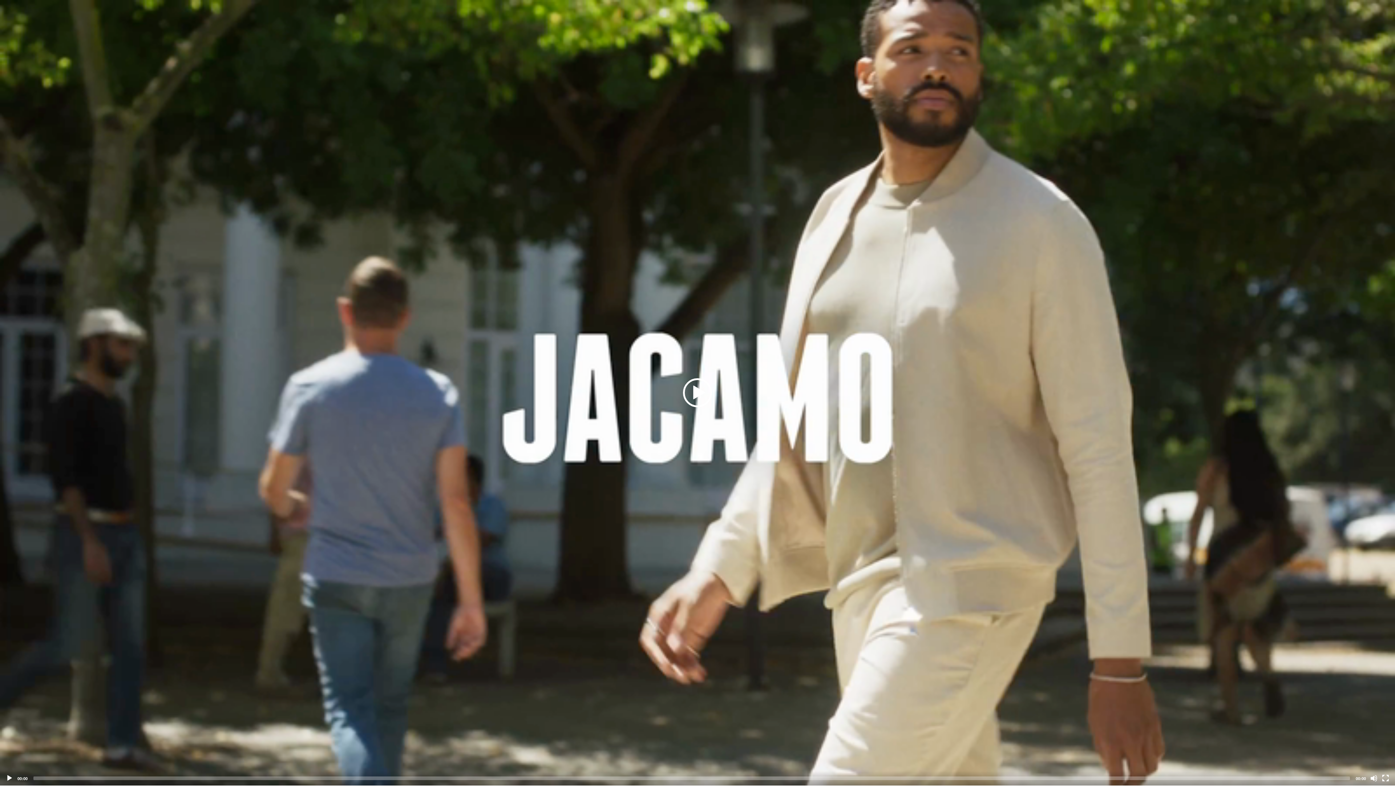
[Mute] (1374, 778)
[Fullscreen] (1385, 778)
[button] (697, 392)
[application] (697, 393)
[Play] (9, 778)
